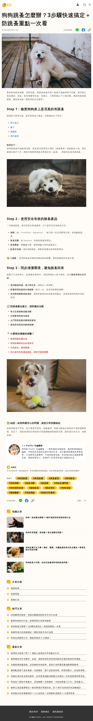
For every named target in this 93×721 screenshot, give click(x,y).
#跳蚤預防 (50, 488)
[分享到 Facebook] (83, 29)
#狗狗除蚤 (70, 478)
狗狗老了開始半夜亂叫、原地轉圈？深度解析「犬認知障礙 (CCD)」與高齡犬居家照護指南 (48, 681)
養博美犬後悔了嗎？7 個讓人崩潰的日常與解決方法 (35, 653)
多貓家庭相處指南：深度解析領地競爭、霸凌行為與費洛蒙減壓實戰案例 (44, 664)
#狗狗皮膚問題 (61, 483)
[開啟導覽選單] (89, 4)
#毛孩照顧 (30, 492)
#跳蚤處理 (54, 478)
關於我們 (33, 711)
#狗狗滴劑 (14, 483)
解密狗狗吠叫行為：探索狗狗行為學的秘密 (31, 620)
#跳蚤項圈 (30, 483)
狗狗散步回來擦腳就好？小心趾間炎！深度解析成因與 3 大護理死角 (43, 693)
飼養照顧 (15, 594)
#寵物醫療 (14, 492)
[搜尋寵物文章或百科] (84, 4)
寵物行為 (15, 599)
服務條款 (45, 711)
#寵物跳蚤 (34, 488)
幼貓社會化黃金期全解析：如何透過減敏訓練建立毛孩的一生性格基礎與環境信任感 (48, 676)
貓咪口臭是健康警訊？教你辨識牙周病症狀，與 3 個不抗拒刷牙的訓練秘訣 (46, 687)
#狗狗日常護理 (48, 492)
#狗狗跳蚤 (22, 478)
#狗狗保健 (65, 488)
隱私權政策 (58, 711)
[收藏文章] (85, 500)
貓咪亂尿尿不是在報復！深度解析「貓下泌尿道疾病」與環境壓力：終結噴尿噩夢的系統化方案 (48, 670)
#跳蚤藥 (44, 483)
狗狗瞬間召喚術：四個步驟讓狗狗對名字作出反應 (34, 615)
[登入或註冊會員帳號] (77, 4)
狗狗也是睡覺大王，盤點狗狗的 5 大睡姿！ (31, 637)
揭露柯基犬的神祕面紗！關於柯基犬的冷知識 (32, 632)
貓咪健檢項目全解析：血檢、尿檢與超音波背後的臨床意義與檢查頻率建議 (46, 658)
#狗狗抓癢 (38, 478)
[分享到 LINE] (77, 29)
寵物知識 (15, 588)
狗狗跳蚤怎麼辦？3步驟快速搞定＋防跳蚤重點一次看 (36, 626)
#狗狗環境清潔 (16, 488)
